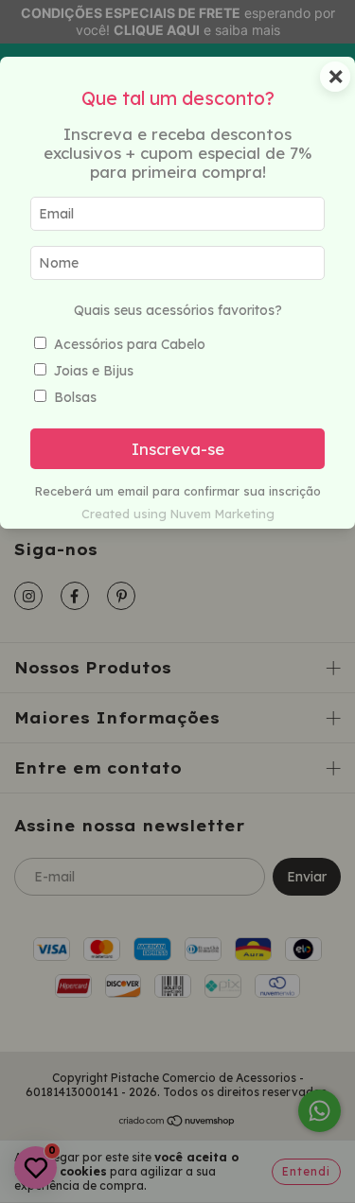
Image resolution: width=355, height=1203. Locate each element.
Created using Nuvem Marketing (178, 513)
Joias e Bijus (93, 370)
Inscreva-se (178, 449)
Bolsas (75, 397)
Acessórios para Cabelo (129, 344)
